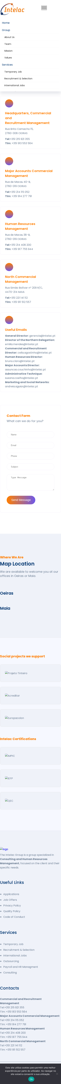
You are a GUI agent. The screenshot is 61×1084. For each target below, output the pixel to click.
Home (6, 23)
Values (8, 57)
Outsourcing (11, 961)
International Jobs (14, 85)
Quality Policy (11, 911)
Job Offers (10, 900)
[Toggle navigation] (44, 7)
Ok (31, 1079)
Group (6, 30)
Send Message (21, 500)
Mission (8, 50)
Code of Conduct (14, 917)
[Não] (57, 1073)
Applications (11, 894)
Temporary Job (13, 71)
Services (7, 65)
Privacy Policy (12, 905)
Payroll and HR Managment (20, 967)
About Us (9, 37)
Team (7, 44)
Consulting (10, 972)
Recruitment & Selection (18, 78)
